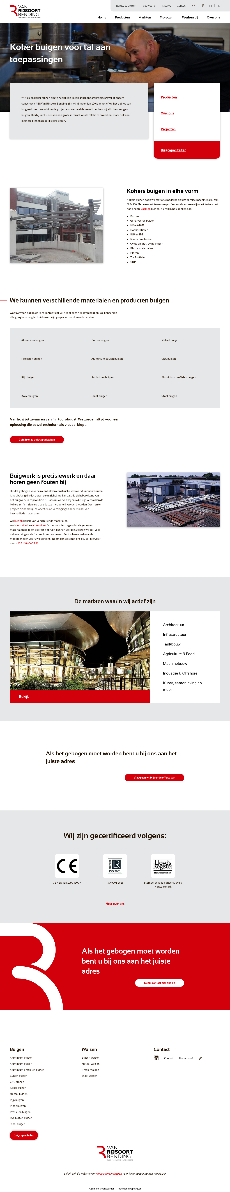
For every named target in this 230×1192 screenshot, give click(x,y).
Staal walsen (89, 1075)
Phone (202, 5)
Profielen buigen (31, 358)
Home (102, 17)
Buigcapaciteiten (126, 5)
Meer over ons (115, 904)
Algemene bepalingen (129, 1188)
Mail (193, 5)
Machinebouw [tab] (175, 663)
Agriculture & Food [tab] (179, 654)
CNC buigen (169, 358)
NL (211, 5)
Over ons (213, 17)
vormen (146, 209)
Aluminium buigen (32, 340)
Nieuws (166, 5)
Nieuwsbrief (149, 5)
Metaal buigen (170, 340)
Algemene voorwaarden (101, 1188)
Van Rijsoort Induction (108, 1173)
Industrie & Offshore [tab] (180, 673)
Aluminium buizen (21, 1063)
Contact (181, 5)
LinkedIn (156, 1058)
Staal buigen (169, 396)
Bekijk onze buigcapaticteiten (37, 439)
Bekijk (24, 696)
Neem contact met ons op (159, 983)
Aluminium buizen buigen (107, 358)
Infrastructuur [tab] (174, 634)
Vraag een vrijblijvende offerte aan (154, 777)
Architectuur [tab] (173, 625)
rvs (19, 525)
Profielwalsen (90, 1070)
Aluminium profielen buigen (179, 377)
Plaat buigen (99, 396)
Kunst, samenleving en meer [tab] (182, 686)
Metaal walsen (91, 1063)
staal (25, 525)
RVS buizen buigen (21, 1118)
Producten (122, 17)
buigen (18, 520)
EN (218, 5)
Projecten (167, 17)
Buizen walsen (90, 1057)
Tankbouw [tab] (172, 644)
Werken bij (190, 17)
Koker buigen (29, 396)
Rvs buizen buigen (102, 377)
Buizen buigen (100, 340)
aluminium (39, 525)
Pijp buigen (28, 377)
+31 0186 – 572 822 (27, 543)
